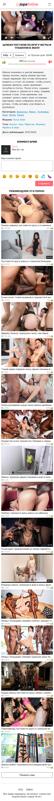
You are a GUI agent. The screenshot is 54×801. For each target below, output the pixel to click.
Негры (12, 115)
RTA (20, 789)
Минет (32, 111)
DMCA (29, 789)
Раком (20, 115)
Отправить (44, 183)
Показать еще (27, 775)
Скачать (19, 55)
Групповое (43, 111)
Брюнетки (22, 111)
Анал (5, 115)
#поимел (40, 124)
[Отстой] (50, 62)
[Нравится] (4, 62)
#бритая (29, 124)
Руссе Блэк (19, 119)
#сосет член (16, 124)
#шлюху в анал (10, 127)
